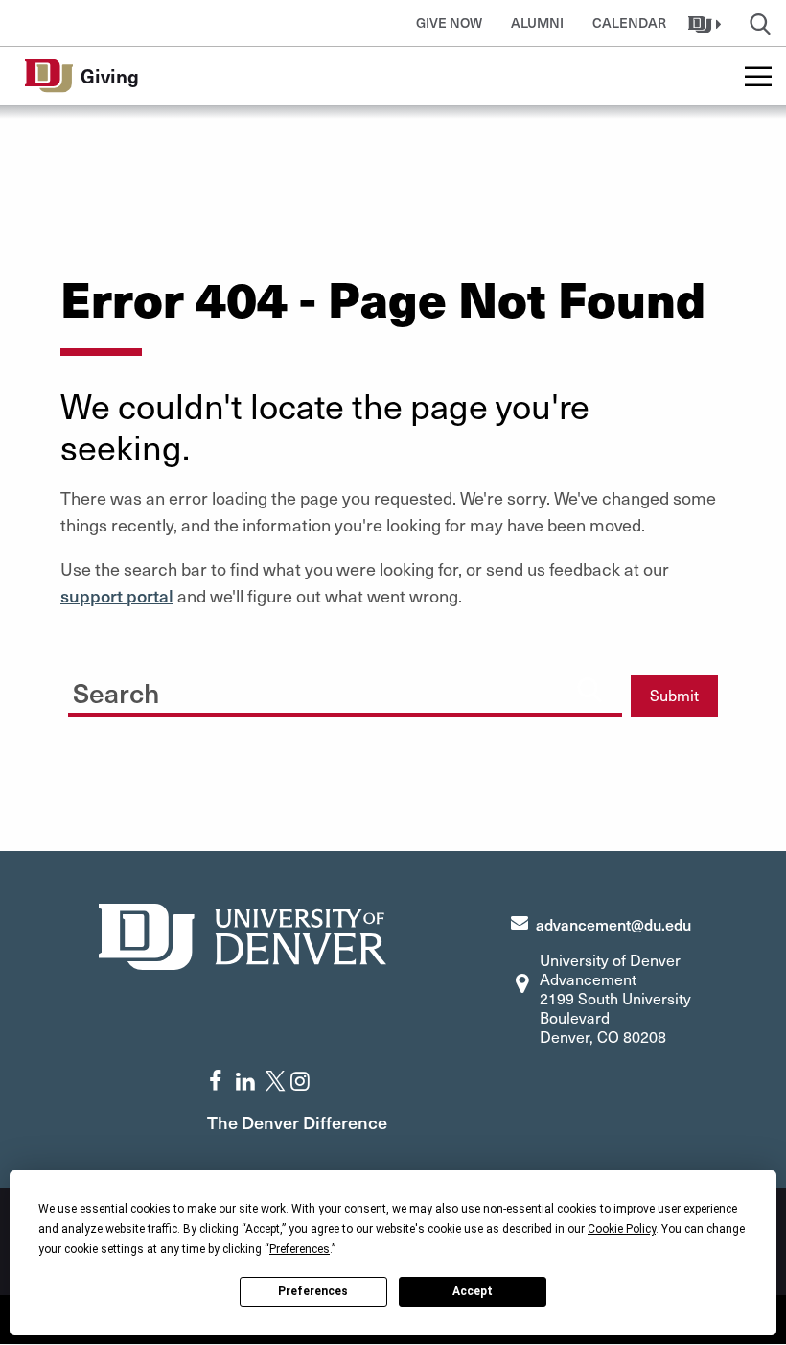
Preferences (313, 1291)
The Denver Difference (297, 1122)
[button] (707, 23)
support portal (116, 595)
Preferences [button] (299, 1249)
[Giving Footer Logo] (242, 934)
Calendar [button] (629, 22)
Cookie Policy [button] (622, 1229)
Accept (472, 1291)
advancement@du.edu (613, 923)
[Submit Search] (589, 688)
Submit (674, 695)
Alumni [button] (537, 22)
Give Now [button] (449, 22)
